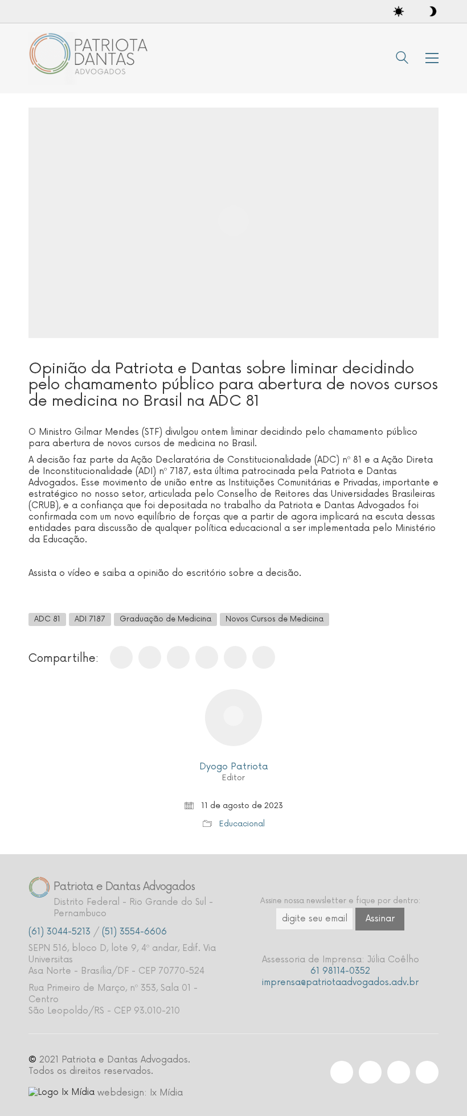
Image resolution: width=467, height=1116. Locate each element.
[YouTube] (427, 1072)
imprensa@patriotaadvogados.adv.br (340, 982)
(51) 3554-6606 (134, 931)
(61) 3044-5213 (59, 931)
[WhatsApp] (206, 657)
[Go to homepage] (91, 58)
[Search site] (402, 59)
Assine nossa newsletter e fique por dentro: (340, 900)
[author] (233, 717)
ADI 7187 (90, 619)
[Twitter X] (149, 657)
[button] (432, 58)
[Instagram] (341, 1072)
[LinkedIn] (235, 657)
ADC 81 (47, 619)
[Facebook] (121, 657)
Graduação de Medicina (165, 619)
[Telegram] (263, 657)
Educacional (242, 824)
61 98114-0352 (340, 971)
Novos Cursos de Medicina (274, 619)
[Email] (178, 657)
